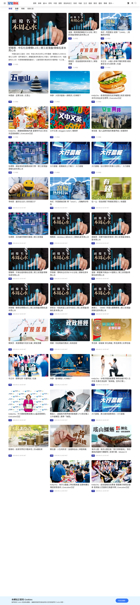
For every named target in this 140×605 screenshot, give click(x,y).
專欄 (22, 9)
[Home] (13, 3)
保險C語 (30, 9)
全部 (16, 9)
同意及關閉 (121, 600)
